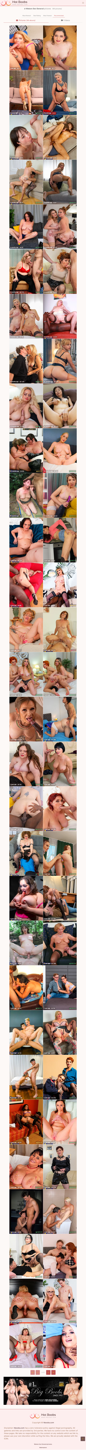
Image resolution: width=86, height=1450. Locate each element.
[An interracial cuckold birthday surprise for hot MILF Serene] (60, 1345)
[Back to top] (83, 1439)
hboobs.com (48, 1422)
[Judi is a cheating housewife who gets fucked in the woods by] (26, 943)
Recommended (59, 15)
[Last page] (53, 1372)
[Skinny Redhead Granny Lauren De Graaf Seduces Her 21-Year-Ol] (60, 137)
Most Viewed (47, 15)
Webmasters (43, 1447)
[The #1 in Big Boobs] (43, 1404)
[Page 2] (48, 1372)
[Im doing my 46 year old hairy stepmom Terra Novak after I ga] (26, 540)
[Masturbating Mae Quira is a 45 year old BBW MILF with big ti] (26, 898)
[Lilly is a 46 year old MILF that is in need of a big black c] (60, 316)
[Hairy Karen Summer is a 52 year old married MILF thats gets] (26, 1301)
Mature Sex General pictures (43, 1444)
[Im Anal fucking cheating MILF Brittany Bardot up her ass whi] (60, 1032)
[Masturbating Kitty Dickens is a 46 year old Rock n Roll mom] (26, 629)
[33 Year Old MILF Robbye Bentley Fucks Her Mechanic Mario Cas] (26, 47)
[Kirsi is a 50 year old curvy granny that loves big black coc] (26, 585)
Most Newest (27, 15)
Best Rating (37, 15)
